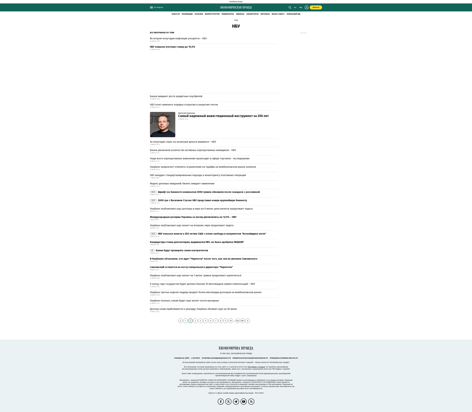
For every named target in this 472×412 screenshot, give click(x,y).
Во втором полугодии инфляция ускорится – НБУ (178, 38)
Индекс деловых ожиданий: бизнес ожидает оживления (182, 183)
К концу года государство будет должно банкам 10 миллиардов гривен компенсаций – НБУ (202, 283)
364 (237, 321)
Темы (236, 20)
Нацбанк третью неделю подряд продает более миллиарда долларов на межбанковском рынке (205, 292)
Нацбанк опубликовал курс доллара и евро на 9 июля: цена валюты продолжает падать (201, 208)
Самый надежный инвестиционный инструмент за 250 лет (223, 116)
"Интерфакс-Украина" (256, 367)
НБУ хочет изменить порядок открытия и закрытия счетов (184, 104)
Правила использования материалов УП (250, 358)
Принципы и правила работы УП (284, 358)
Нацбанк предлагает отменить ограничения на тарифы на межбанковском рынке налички (203, 166)
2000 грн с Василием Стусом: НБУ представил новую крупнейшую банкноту (199, 200)
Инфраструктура (212, 14)
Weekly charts (278, 14)
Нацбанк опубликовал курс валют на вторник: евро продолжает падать (192, 225)
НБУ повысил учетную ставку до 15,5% (172, 46)
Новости (176, 14)
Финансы (240, 14)
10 (231, 321)
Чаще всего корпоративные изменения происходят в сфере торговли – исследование (200, 158)
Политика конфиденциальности (216, 358)
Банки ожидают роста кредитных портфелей (176, 96)
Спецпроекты (252, 14)
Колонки (199, 14)
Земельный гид (293, 14)
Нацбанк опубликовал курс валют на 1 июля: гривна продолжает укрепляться (195, 275)
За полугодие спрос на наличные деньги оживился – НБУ (183, 141)
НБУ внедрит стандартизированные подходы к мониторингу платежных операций (198, 175)
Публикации (187, 14)
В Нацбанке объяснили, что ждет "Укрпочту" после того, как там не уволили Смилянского (203, 258)
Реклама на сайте (181, 358)
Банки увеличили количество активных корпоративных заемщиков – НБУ (193, 150)
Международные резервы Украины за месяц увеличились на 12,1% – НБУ (193, 217)
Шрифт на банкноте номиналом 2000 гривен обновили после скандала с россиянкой (205, 191)
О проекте (195, 358)
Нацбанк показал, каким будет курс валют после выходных (184, 300)
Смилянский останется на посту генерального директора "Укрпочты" (191, 267)
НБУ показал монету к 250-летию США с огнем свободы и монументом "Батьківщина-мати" (208, 233)
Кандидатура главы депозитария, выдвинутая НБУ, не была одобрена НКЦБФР (197, 242)
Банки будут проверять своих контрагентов (179, 250)
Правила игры (228, 14)
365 (242, 321)
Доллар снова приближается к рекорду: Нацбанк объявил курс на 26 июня (193, 308)
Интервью (265, 14)
